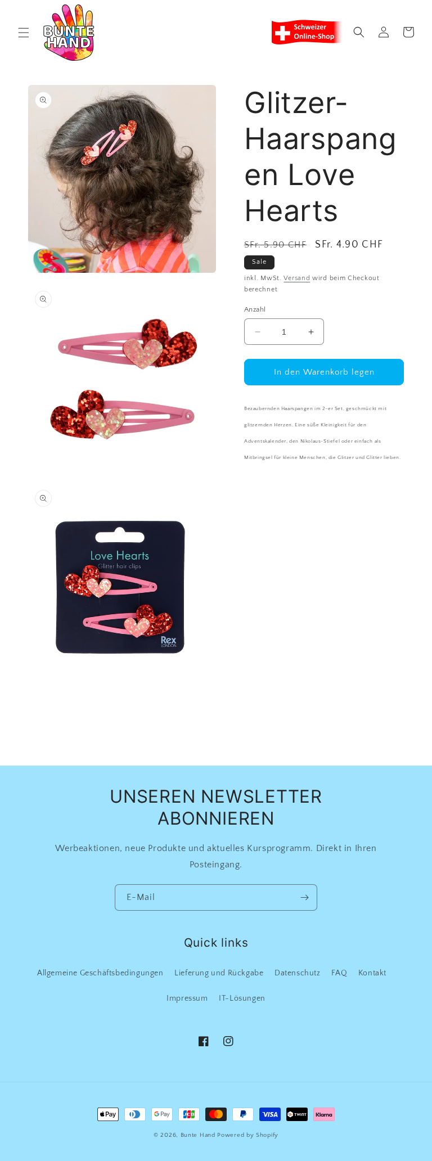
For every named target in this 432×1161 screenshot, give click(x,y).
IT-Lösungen (242, 998)
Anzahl (255, 309)
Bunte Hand (198, 1135)
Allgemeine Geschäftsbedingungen (100, 973)
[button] (23, 32)
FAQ (339, 973)
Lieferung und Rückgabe (218, 973)
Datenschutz (297, 973)
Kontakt (372, 973)
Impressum (187, 998)
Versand (297, 278)
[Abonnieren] (304, 897)
